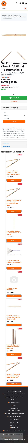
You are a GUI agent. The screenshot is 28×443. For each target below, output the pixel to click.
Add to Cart (15, 98)
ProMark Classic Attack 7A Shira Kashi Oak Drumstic (13, 172)
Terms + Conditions (14, 417)
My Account (14, 423)
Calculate (14, 121)
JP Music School (14, 402)
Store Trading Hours (14, 391)
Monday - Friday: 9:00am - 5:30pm (14, 394)
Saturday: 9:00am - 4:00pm (14, 397)
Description (6, 143)
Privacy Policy (14, 420)
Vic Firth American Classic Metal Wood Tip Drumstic (13, 317)
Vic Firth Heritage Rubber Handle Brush (13, 261)
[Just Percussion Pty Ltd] (4, 3)
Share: (3, 77)
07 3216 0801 (14, 428)
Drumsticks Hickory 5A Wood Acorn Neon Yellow (13, 232)
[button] (14, 101)
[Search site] (25, 8)
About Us (14, 399)
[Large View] (7, 55)
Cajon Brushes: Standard (11, 289)
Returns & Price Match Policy (14, 414)
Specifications (6, 146)
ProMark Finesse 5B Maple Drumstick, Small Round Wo (13, 375)
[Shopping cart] (26, 4)
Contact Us (14, 408)
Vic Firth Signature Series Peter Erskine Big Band (13, 346)
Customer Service (14, 411)
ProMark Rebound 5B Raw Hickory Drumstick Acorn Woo (13, 202)
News (14, 405)
